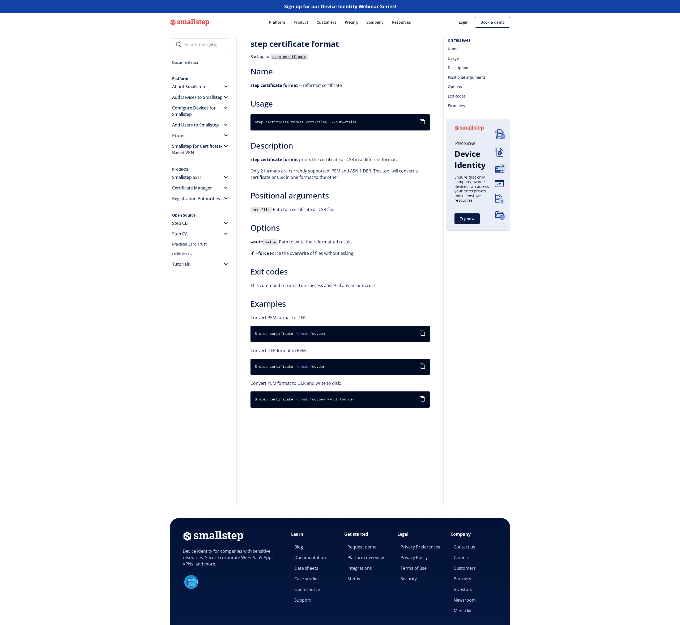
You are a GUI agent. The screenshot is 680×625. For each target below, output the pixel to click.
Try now (467, 218)
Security (409, 579)
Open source (307, 589)
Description (458, 67)
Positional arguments (467, 77)
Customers (326, 22)
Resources (401, 22)
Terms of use (414, 568)
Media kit (463, 611)
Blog (298, 547)
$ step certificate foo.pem (290, 334)
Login (464, 22)
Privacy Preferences (420, 547)
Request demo (362, 547)
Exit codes (457, 96)
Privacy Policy (414, 557)
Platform (277, 22)
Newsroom (465, 600)
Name (453, 48)
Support (302, 600)
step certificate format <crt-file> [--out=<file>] (307, 122)
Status (353, 579)
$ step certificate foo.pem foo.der (305, 399)
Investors (463, 589)
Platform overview (365, 557)
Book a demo (492, 22)
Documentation (310, 557)
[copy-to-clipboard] (423, 119)
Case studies (307, 579)
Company (375, 22)
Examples (456, 105)
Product (301, 22)
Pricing (351, 22)
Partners (462, 579)
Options (455, 86)
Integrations (359, 568)
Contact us (464, 547)
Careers (461, 557)
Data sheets (306, 568)
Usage (453, 58)
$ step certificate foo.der (290, 367)
